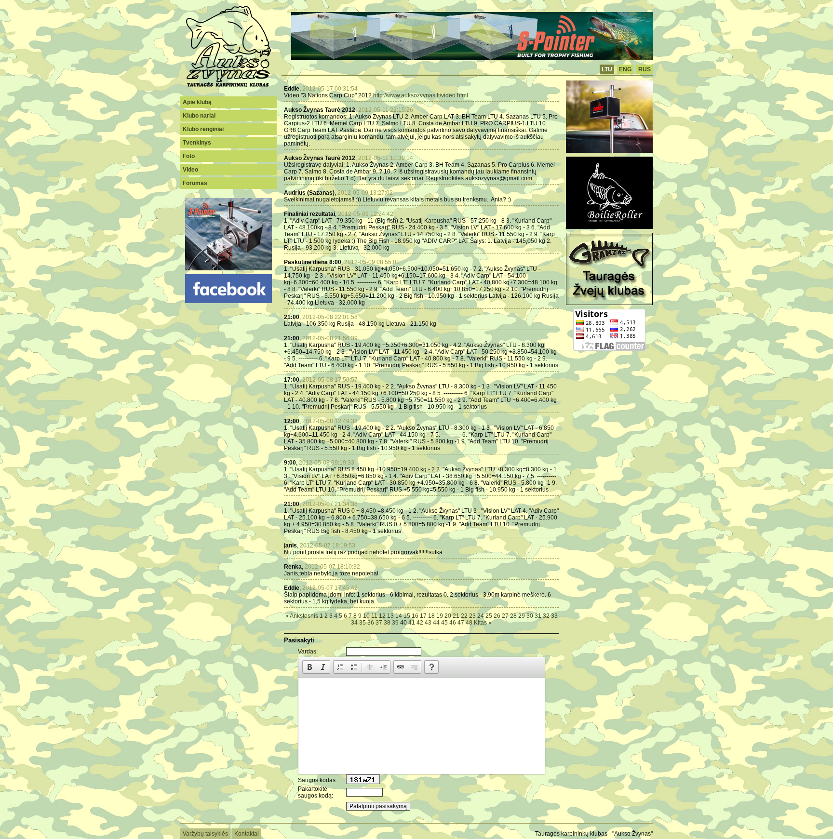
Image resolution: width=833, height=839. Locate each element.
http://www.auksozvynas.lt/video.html (420, 95)
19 (439, 616)
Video (190, 169)
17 (423, 616)
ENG (625, 69)
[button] (309, 667)
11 (374, 616)
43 (428, 622)
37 (379, 622)
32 (546, 616)
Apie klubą (197, 102)
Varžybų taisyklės (205, 833)
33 (554, 616)
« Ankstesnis (301, 616)
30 (529, 616)
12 (382, 616)
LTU (607, 69)
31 (538, 616)
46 (452, 622)
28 (513, 616)
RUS (644, 69)
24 (480, 616)
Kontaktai (246, 833)
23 (472, 616)
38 (387, 622)
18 (431, 616)
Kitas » (483, 622)
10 (366, 616)
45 (444, 622)
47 (460, 622)
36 (370, 622)
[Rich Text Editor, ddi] (421, 726)
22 (464, 616)
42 (419, 622)
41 (411, 622)
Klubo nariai (199, 115)
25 (488, 616)
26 (497, 616)
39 (395, 622)
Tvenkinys (197, 142)
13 (390, 616)
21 (456, 616)
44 (436, 622)
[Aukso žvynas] (228, 85)
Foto (189, 156)
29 (521, 616)
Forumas (195, 183)
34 (354, 622)
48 (469, 622)
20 (447, 616)
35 (362, 622)
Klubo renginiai (203, 129)
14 (398, 616)
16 (415, 616)
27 (505, 616)
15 (406, 616)
